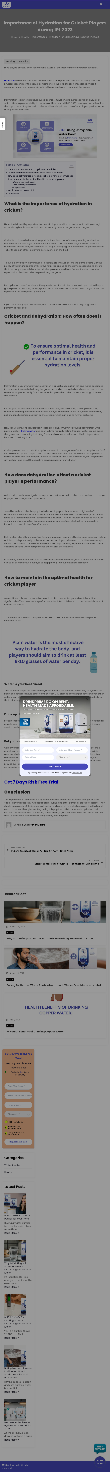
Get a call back (55, 767)
